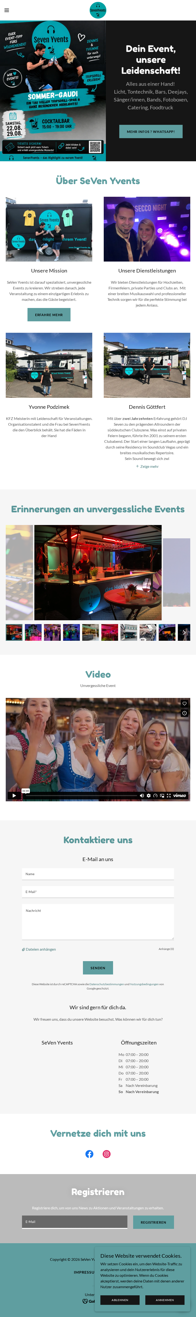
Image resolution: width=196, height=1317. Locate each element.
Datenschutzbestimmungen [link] (106, 984)
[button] (16, 10)
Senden (98, 968)
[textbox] (98, 874)
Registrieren (153, 1222)
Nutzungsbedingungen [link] (144, 984)
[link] (98, 10)
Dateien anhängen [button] (41, 949)
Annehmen (165, 1300)
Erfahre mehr (49, 315)
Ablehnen (120, 1300)
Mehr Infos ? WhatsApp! (151, 132)
